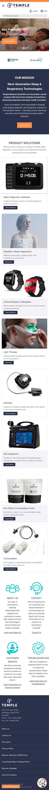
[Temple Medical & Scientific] (18, 6)
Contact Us (36, 632)
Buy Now (8, 362)
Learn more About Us (12, 632)
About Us (5, 729)
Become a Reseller (9, 768)
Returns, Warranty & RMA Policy (15, 755)
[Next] (30, 48)
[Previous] (18, 48)
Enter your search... (13, 16)
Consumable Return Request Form (16, 762)
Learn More (24, 125)
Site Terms (6, 742)
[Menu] (4, 5)
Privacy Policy (7, 748)
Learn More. (9, 41)
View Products (10, 208)
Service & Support (9, 775)
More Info (8, 262)
